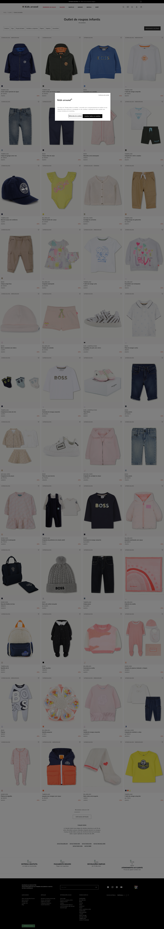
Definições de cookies (75, 116)
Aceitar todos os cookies (92, 116)
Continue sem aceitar (103, 95)
